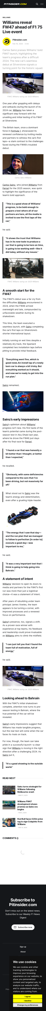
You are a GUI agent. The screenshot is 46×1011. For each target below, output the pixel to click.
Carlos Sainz (9, 185)
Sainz (29, 326)
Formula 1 (16, 131)
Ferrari (6, 188)
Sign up (23, 947)
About (23, 952)
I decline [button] (27, 1001)
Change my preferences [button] (27, 1005)
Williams (6, 17)
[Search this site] (37, 4)
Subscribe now (25, 927)
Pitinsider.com (20, 40)
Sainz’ (5, 724)
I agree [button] (28, 996)
